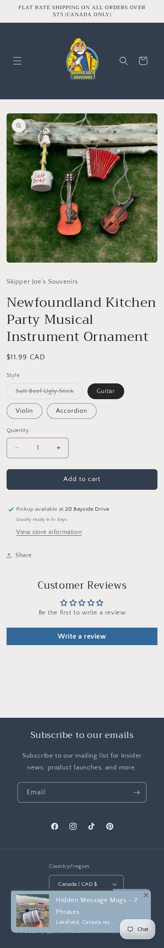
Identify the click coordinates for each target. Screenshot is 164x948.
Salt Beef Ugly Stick (49, 393)
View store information (49, 532)
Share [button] (23, 555)
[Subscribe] (136, 792)
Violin (24, 410)
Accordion (71, 410)
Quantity (18, 430)
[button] (17, 60)
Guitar (106, 391)
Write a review (82, 636)
